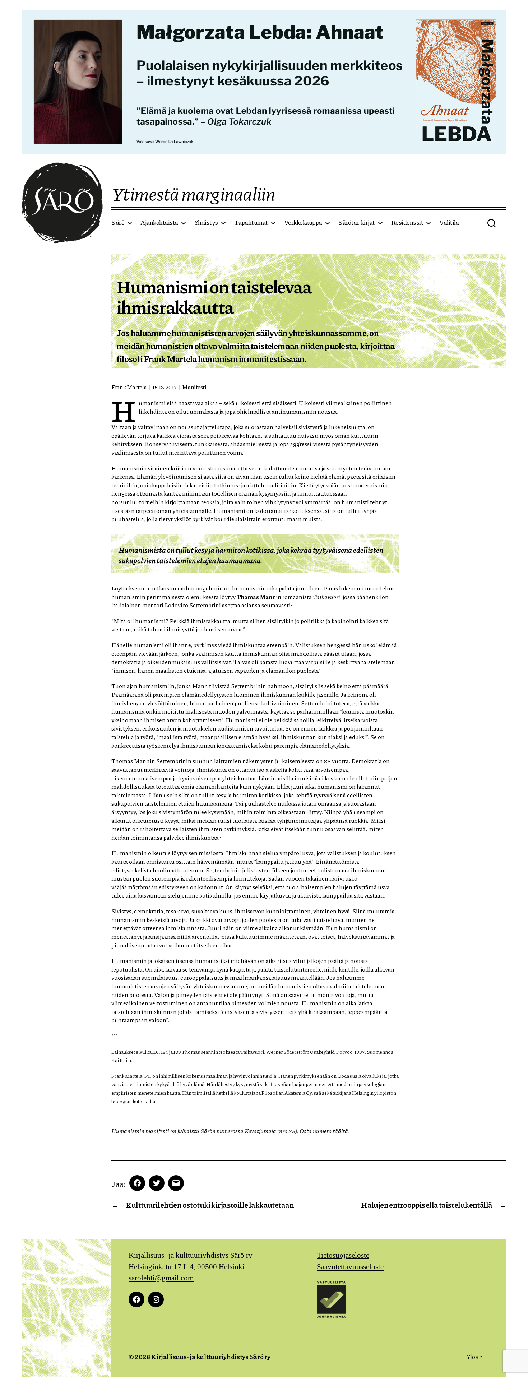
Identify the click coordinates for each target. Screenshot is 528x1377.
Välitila (449, 223)
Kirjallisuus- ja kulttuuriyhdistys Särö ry (210, 1356)
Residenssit (407, 223)
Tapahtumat (251, 223)
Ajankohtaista (159, 223)
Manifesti (194, 387)
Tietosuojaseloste (343, 1255)
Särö (117, 223)
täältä (340, 1131)
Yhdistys (206, 223)
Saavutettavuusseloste (350, 1267)
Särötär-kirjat (356, 223)
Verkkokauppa (303, 223)
